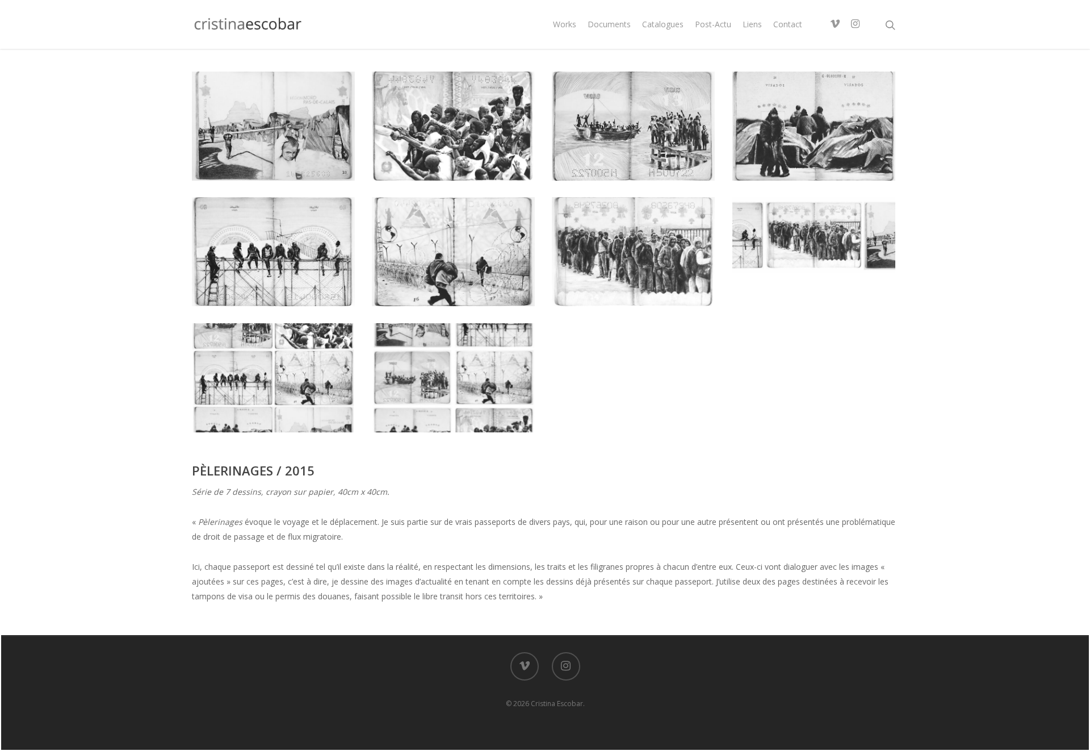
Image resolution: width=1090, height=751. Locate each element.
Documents (609, 24)
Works (564, 24)
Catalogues (663, 24)
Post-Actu (713, 24)
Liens (752, 24)
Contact (787, 24)
